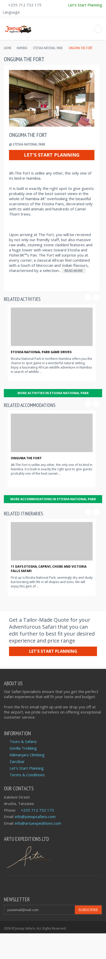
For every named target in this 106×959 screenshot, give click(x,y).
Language (11, 12)
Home (8, 48)
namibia (22, 48)
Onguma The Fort (26, 458)
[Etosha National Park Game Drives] (52, 327)
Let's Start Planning (52, 155)
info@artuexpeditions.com (38, 823)
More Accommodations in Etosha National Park (53, 499)
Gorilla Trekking (23, 748)
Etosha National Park (47, 48)
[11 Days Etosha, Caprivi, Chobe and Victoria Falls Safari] (52, 541)
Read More (74, 270)
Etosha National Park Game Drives (41, 352)
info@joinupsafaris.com (35, 816)
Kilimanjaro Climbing (27, 754)
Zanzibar (17, 761)
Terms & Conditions (27, 774)
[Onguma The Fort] (52, 433)
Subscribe (88, 909)
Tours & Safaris (23, 741)
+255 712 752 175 (24, 4)
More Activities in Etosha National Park (53, 393)
